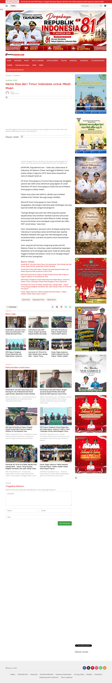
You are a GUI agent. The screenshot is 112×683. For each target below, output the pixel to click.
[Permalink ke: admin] (7, 93)
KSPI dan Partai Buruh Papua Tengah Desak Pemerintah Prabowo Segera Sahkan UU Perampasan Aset (45, 276)
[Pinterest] (92, 668)
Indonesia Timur (38, 300)
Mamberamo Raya (22, 65)
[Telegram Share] (65, 307)
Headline (9, 80)
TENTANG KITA (23, 674)
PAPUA (26, 61)
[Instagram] (96, 668)
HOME (9, 61)
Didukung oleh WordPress (48, 677)
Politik (15, 80)
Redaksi (89, 674)
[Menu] (7, 6)
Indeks (13, 6)
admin (12, 92)
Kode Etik (34, 674)
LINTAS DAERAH (52, 61)
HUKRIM (9, 65)
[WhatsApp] (100, 668)
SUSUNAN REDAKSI (46, 674)
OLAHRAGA (84, 61)
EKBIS (41, 65)
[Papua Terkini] (15, 54)
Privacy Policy (79, 674)
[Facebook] (84, 668)
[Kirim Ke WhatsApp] (70, 307)
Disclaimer (98, 674)
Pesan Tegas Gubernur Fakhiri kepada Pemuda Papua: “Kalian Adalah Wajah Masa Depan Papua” (43, 293)
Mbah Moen (51, 300)
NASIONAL (73, 61)
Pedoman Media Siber (64, 674)
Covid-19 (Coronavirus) (15, 70)
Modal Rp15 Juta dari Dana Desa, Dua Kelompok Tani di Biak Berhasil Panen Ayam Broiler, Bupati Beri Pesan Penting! (46, 265)
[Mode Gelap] (105, 6)
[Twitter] (88, 668)
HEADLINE (17, 61)
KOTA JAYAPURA (38, 61)
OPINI (34, 65)
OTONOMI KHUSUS (97, 61)
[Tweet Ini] (57, 307)
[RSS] (104, 668)
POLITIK (64, 61)
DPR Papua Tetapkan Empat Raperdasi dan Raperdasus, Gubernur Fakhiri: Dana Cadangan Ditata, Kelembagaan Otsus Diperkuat (45, 281)
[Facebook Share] (52, 307)
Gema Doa (26, 300)
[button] (101, 5)
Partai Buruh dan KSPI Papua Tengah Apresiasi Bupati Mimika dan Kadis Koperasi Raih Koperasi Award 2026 (45, 270)
